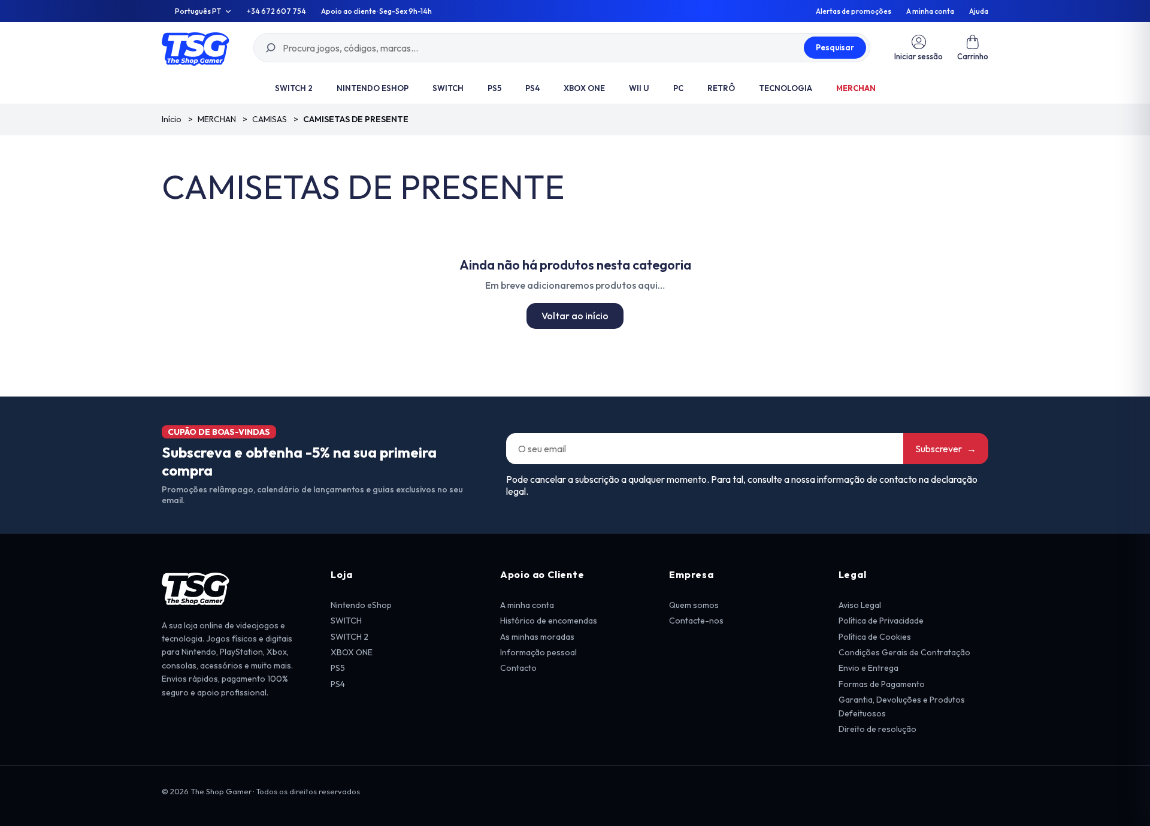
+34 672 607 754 (276, 11)
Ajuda (978, 11)
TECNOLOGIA (785, 88)
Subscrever (945, 449)
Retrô (721, 88)
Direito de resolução (877, 729)
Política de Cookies (875, 636)
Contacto (518, 667)
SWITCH (448, 88)
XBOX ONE (584, 88)
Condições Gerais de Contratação (904, 652)
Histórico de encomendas (548, 620)
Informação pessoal (538, 652)
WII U (639, 88)
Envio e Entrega (868, 667)
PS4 (532, 88)
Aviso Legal (860, 605)
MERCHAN (856, 88)
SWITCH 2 (294, 88)
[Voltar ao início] (195, 47)
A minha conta (930, 11)
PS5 (494, 88)
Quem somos (694, 605)
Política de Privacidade (881, 620)
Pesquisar (835, 47)
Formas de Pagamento (882, 684)
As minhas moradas (537, 636)
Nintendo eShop (372, 88)
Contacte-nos (696, 620)
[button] (972, 47)
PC (678, 88)
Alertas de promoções (853, 11)
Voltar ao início (575, 316)
